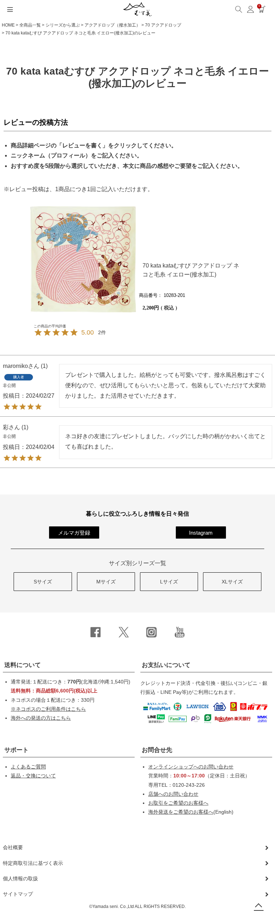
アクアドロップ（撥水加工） (112, 25)
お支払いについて (166, 665)
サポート (16, 750)
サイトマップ (18, 894)
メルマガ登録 (74, 533)
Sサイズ (43, 581)
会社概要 (13, 847)
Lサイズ (169, 581)
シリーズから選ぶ (62, 25)
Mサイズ (106, 581)
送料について (22, 665)
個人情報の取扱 (20, 878)
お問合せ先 (157, 750)
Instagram (201, 533)
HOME (8, 25)
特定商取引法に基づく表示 (33, 863)
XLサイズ (232, 581)
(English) (190, 812)
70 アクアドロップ (163, 25)
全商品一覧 (30, 25)
